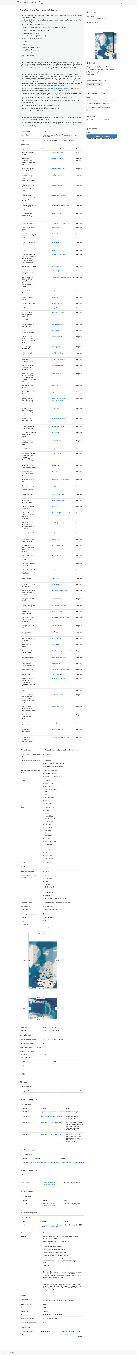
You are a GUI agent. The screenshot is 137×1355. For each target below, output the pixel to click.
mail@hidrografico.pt (58, 353)
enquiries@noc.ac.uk (58, 426)
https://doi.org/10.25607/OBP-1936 (51, 1122)
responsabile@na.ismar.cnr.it (60, 737)
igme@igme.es (56, 347)
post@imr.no (55, 578)
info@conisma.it (56, 213)
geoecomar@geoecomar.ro (60, 418)
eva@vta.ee (55, 632)
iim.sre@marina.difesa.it (59, 359)
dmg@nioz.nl (55, 432)
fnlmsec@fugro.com (57, 723)
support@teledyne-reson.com (60, 670)
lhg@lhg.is (55, 570)
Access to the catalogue (103, 136)
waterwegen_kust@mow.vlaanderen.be (63, 277)
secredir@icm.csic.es (58, 324)
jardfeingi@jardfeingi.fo (58, 365)
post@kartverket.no (57, 441)
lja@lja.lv (54, 392)
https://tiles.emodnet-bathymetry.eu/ (51, 1116)
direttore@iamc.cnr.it (58, 185)
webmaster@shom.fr (58, 152)
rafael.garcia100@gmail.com (60, 223)
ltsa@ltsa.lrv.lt (56, 663)
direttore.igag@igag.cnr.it (59, 195)
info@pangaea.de (57, 707)
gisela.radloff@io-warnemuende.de (62, 513)
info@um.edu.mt (56, 374)
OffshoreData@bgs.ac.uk (59, 500)
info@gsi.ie (55, 297)
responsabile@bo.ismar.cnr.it (60, 205)
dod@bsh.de (55, 506)
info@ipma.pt (55, 465)
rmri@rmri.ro (55, 408)
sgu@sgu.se (55, 533)
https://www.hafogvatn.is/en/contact (62, 651)
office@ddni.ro (56, 242)
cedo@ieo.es (55, 330)
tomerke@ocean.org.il (58, 254)
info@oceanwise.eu (57, 449)
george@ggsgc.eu (57, 303)
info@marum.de (56, 398)
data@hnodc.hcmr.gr (58, 695)
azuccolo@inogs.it (57, 453)
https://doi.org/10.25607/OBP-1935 (51, 1134)
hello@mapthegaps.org (58, 674)
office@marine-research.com (60, 480)
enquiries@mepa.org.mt (59, 523)
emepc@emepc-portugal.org (60, 617)
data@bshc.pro (56, 638)
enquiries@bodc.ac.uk (58, 169)
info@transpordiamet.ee (59, 657)
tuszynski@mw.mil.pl (58, 584)
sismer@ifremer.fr (57, 337)
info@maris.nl (56, 385)
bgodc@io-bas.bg (57, 175)
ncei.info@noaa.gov (57, 729)
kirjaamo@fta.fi (56, 644)
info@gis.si (55, 291)
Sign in (120, 3)
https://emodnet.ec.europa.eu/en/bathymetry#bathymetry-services (45, 85)
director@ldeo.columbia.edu (60, 590)
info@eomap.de (56, 266)
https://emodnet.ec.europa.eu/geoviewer (53, 1112)
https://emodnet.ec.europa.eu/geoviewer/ (56, 88)
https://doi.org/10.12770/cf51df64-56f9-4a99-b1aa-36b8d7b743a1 (52, 1226)
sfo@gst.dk (55, 234)
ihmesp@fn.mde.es (57, 599)
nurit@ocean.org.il (57, 555)
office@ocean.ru (56, 539)
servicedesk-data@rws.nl (59, 605)
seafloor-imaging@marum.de (59, 399)
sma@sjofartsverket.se (58, 494)
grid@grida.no (56, 308)
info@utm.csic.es (57, 611)
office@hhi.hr (55, 228)
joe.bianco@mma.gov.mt (59, 545)
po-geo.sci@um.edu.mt (58, 678)
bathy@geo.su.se (57, 486)
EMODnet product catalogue (27, 2)
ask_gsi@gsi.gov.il (57, 626)
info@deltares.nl (56, 250)
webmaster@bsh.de (57, 271)
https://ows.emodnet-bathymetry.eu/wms (49, 1183)
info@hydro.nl (56, 471)
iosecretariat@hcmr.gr (58, 312)
